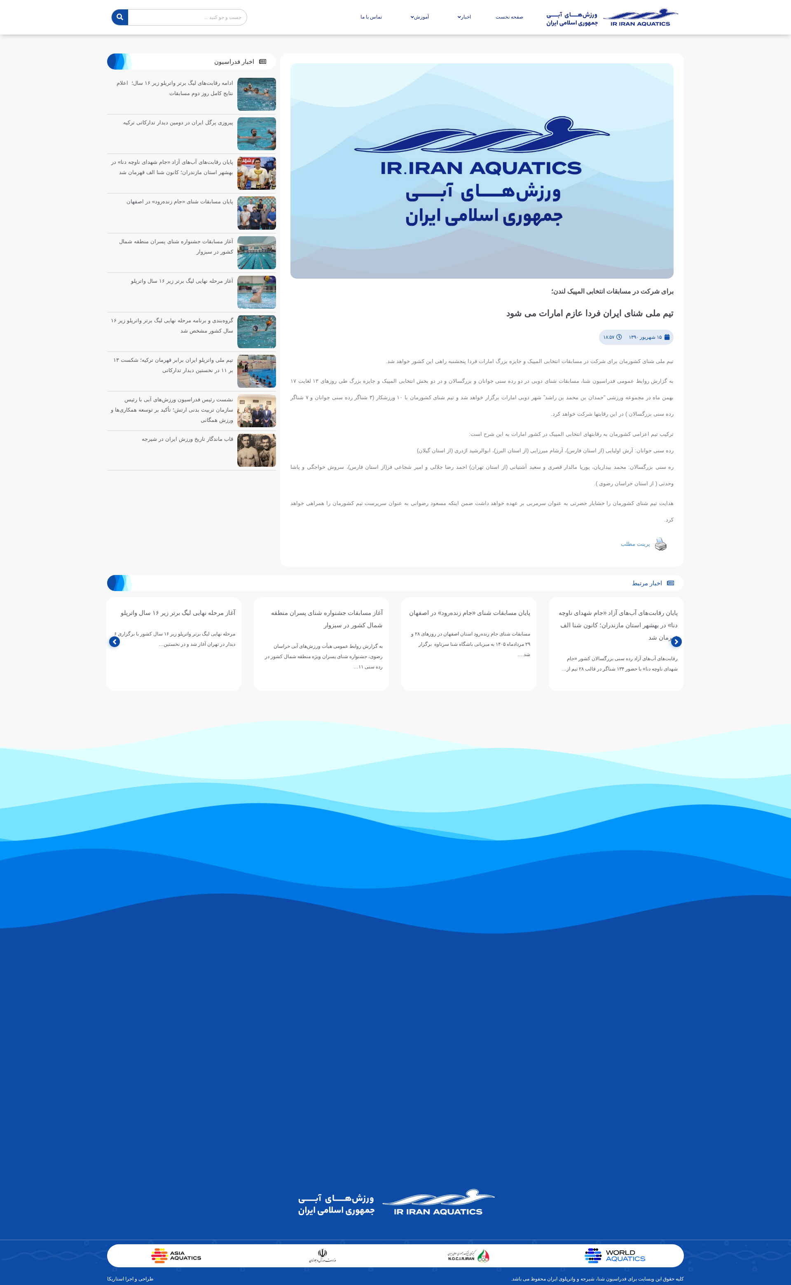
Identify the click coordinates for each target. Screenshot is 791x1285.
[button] (240, 62)
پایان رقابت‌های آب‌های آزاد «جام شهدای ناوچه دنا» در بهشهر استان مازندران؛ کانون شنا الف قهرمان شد (618, 625)
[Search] (120, 17)
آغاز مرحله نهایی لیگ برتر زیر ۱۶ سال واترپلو (182, 281)
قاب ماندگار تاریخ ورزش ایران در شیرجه (187, 439)
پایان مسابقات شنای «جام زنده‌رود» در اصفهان (179, 201)
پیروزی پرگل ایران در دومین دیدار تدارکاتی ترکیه (178, 122)
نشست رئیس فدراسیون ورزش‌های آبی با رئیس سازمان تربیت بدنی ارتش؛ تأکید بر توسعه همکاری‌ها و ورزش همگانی (172, 409)
